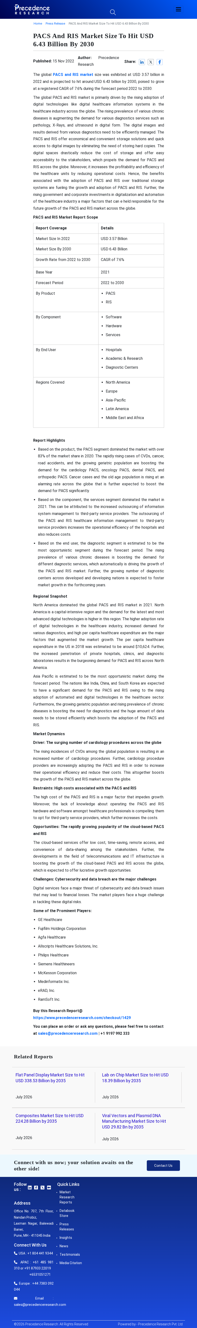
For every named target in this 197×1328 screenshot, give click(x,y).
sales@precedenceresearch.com (40, 1304)
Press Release (55, 23)
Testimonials (70, 1254)
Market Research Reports (67, 1197)
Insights (66, 1238)
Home (38, 23)
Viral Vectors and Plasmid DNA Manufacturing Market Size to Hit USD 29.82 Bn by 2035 (134, 1121)
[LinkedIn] (142, 62)
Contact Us (163, 1165)
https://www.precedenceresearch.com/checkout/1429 (82, 1017)
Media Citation (71, 1263)
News (64, 1246)
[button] (178, 9)
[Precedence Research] (32, 9)
